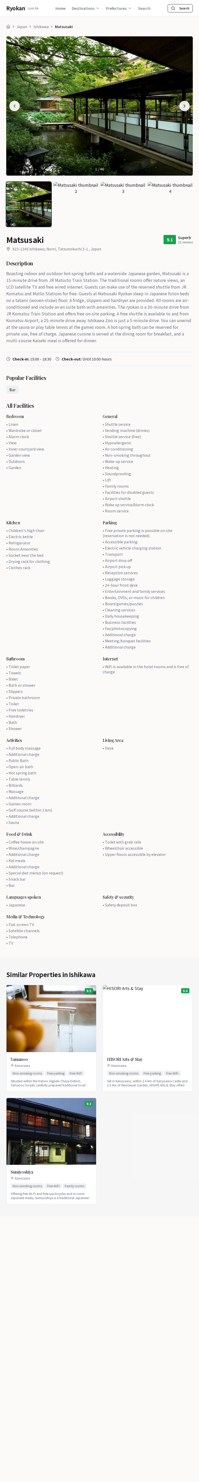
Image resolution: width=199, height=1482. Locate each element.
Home (60, 8)
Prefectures (116, 8)
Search (144, 8)
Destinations (83, 8)
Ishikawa (41, 26)
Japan (22, 26)
